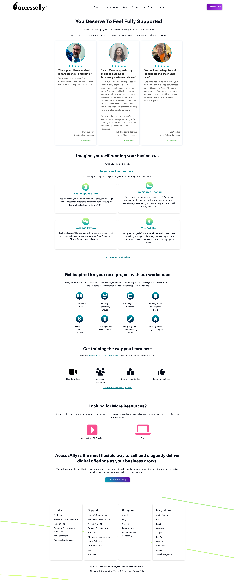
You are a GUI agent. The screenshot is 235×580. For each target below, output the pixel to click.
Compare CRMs (95, 545)
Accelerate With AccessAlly (129, 534)
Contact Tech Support (98, 528)
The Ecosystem (61, 535)
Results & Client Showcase (66, 519)
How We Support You (97, 515)
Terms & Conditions (122, 571)
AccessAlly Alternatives (64, 540)
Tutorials (92, 532)
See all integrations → (166, 554)
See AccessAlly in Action (99, 519)
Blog (125, 7)
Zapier (159, 550)
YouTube (92, 554)
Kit (157, 519)
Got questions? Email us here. (117, 257)
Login (161, 7)
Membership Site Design (99, 537)
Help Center (148, 7)
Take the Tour (215, 7)
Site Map (94, 571)
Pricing (135, 7)
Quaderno (160, 541)
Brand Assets (128, 528)
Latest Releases (95, 541)
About (125, 515)
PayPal (159, 537)
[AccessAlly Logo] (30, 7)
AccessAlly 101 (95, 524)
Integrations (112, 7)
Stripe (159, 532)
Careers (125, 524)
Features (98, 7)
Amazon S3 (161, 545)
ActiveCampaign (163, 515)
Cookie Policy (139, 571)
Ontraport (160, 528)
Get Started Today (117, 479)
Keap (158, 524)
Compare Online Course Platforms (65, 530)
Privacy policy (105, 571)
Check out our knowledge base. (117, 387)
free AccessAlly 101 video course (103, 355)
